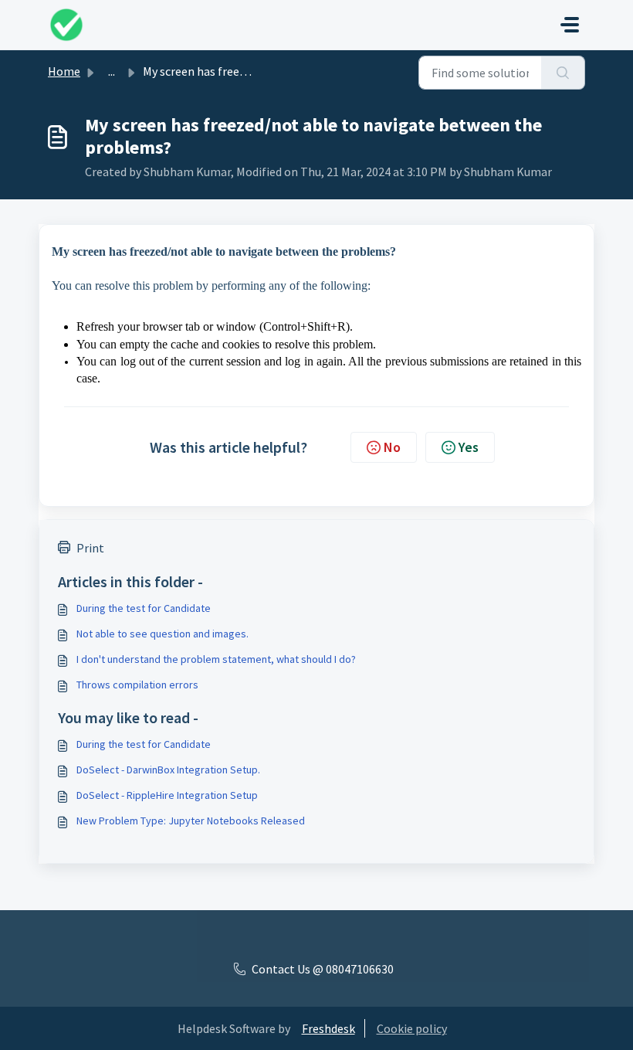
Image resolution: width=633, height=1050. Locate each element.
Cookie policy (412, 1028)
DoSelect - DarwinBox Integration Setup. (168, 769)
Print (90, 548)
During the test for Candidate (143, 608)
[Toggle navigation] (569, 25)
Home (64, 71)
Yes (469, 447)
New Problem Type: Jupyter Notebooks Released (190, 820)
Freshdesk (328, 1028)
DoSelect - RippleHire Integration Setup (167, 795)
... (111, 71)
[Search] (563, 73)
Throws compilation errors (137, 685)
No (392, 447)
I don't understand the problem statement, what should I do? (216, 659)
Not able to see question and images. (162, 634)
